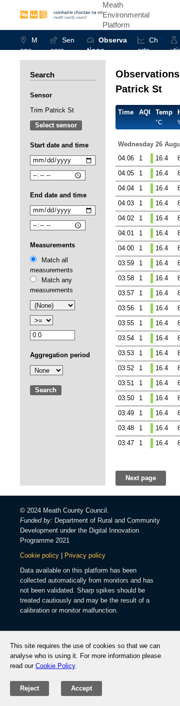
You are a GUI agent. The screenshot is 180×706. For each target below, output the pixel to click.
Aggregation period (60, 355)
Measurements (52, 245)
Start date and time (59, 145)
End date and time (58, 195)
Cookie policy (39, 555)
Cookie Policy (55, 666)
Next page (141, 478)
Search (45, 390)
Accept (81, 688)
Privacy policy (85, 555)
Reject (29, 688)
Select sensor (56, 125)
